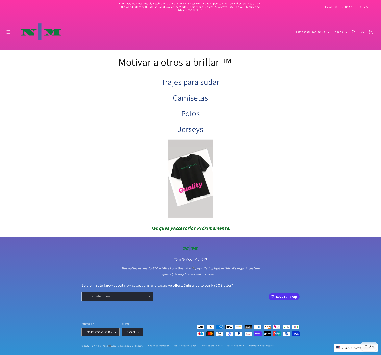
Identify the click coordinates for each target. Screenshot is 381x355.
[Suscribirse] (148, 296)
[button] (8, 32)
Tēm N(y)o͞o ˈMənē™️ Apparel (104, 345)
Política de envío (235, 345)
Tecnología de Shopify (131, 345)
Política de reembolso (158, 345)
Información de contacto (261, 345)
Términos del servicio (212, 345)
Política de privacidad (185, 345)
